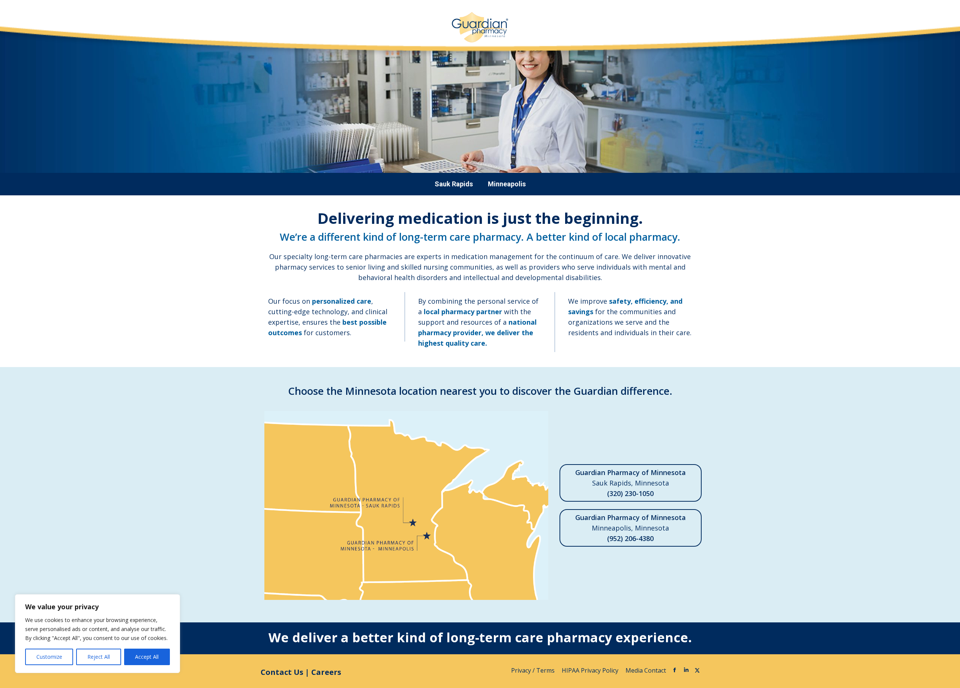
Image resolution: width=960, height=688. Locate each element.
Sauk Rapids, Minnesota (630, 483)
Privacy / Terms (533, 670)
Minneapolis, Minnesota (630, 528)
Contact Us (282, 672)
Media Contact (646, 670)
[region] (97, 633)
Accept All (147, 656)
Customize (49, 656)
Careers (326, 672)
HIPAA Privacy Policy (591, 670)
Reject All (98, 656)
